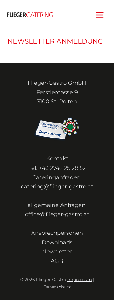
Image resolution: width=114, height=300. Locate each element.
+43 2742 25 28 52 (62, 168)
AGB (57, 261)
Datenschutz (57, 287)
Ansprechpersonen (57, 233)
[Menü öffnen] (99, 15)
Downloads (57, 242)
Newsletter (57, 251)
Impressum (79, 279)
